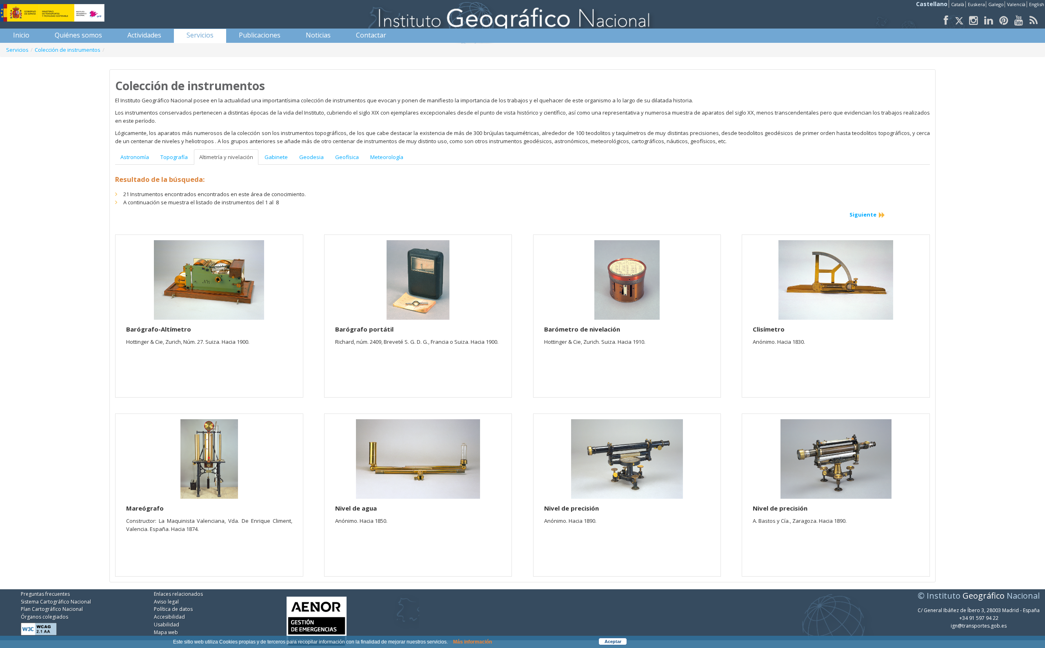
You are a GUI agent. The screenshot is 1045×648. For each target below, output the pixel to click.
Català (957, 4)
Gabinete (276, 157)
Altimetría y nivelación (226, 157)
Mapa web (166, 632)
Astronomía (134, 157)
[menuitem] (21, 35)
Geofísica (347, 157)
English (1036, 4)
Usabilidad (166, 624)
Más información (472, 642)
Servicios (17, 49)
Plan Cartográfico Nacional (52, 609)
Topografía (174, 157)
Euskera (976, 4)
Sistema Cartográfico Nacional (56, 601)
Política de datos (173, 609)
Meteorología (386, 157)
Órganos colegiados (44, 616)
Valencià (1016, 4)
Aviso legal (166, 601)
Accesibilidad (169, 616)
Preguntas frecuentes (45, 593)
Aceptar (613, 641)
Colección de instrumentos (67, 49)
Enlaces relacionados (178, 593)
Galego (996, 4)
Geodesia (311, 157)
